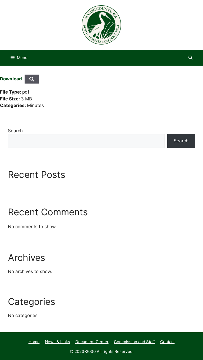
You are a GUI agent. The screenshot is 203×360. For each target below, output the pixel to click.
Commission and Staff (134, 341)
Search (15, 130)
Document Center (92, 341)
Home (34, 341)
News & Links (57, 341)
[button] (190, 58)
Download (11, 78)
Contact (167, 341)
